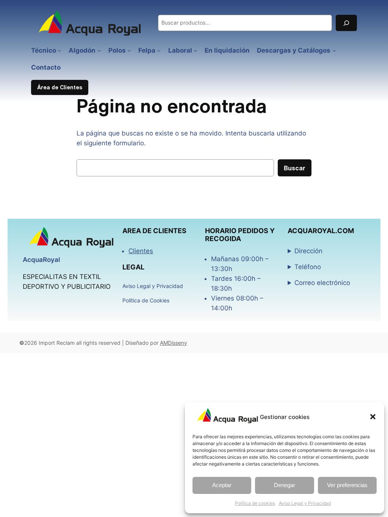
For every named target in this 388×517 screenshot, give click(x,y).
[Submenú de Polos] (129, 50)
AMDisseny (173, 342)
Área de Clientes (59, 87)
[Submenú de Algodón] (99, 50)
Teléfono (307, 267)
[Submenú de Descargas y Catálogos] (334, 50)
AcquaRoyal (41, 259)
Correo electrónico (322, 283)
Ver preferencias (347, 485)
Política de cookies (255, 503)
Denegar (284, 485)
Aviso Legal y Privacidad (305, 503)
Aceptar (222, 485)
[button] (373, 416)
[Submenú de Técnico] (59, 50)
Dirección (308, 251)
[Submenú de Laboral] (195, 50)
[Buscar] (346, 23)
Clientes (140, 251)
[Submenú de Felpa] (159, 50)
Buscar (294, 168)
